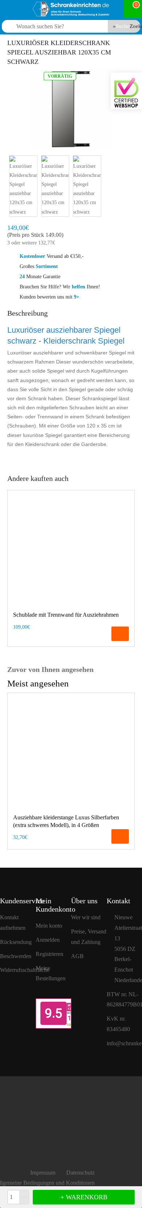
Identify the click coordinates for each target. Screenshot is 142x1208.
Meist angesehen (38, 683)
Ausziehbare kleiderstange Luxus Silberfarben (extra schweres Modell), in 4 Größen (66, 821)
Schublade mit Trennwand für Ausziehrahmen (66, 615)
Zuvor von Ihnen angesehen (50, 669)
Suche (123, 26)
